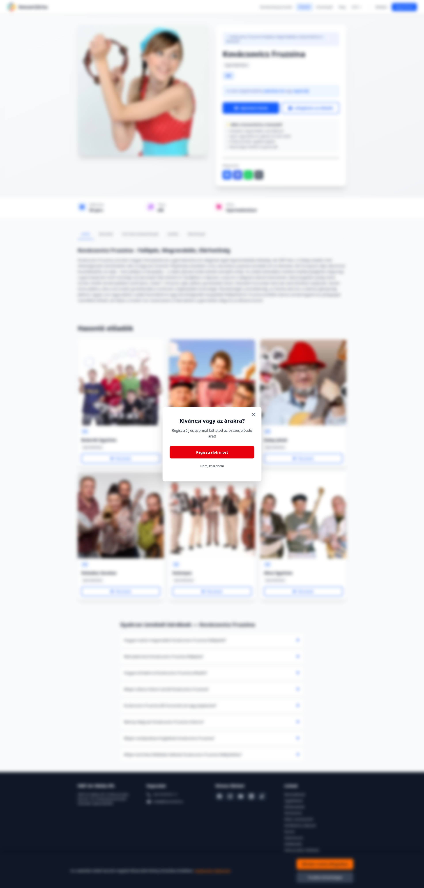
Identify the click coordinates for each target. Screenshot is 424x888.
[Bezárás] (253, 414)
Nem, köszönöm (212, 466)
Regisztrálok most (212, 452)
